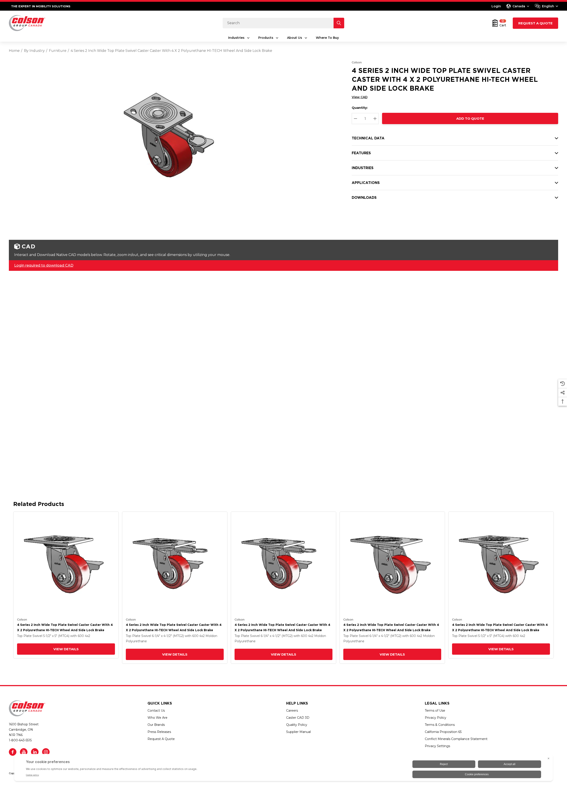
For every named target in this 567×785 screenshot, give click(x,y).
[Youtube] (23, 752)
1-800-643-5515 (20, 740)
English (548, 6)
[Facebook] (12, 752)
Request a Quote (535, 23)
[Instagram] (46, 752)
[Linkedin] (35, 752)
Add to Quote (470, 118)
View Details (66, 649)
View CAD (359, 97)
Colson (357, 62)
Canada (519, 6)
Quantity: (360, 108)
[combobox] (546, 6)
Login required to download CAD (43, 265)
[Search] (339, 23)
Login (496, 6)
